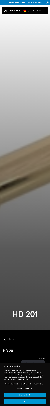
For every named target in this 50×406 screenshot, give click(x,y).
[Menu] (44, 11)
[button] (24, 10)
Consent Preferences (24, 388)
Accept (25, 401)
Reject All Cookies (25, 395)
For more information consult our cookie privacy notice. (24, 384)
